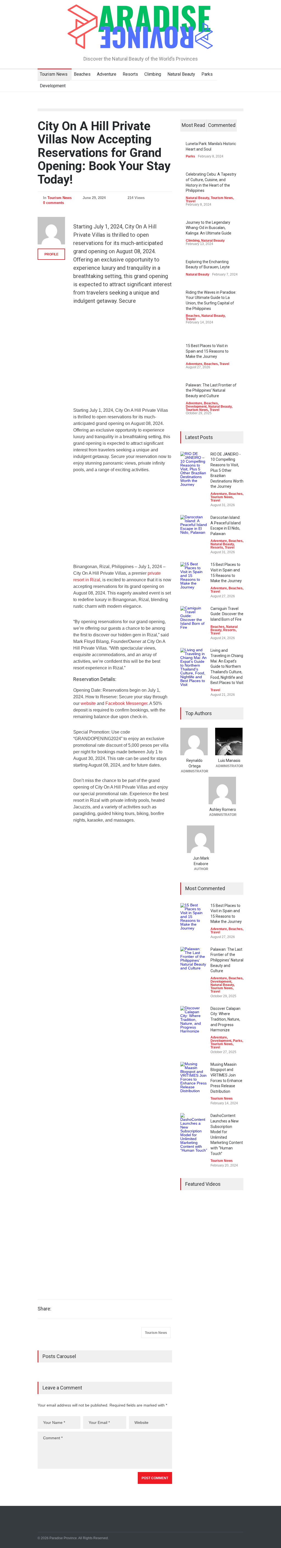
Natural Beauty (181, 74)
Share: (44, 1308)
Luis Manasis (229, 760)
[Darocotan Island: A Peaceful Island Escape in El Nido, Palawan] (194, 529)
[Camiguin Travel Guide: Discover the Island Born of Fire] (194, 620)
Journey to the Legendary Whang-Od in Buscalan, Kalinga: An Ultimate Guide (208, 227)
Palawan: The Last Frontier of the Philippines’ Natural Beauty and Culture (211, 390)
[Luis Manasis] (229, 741)
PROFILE (51, 254)
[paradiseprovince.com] (140, 42)
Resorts (130, 74)
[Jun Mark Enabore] (201, 839)
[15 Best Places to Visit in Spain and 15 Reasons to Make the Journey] (194, 576)
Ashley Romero (222, 809)
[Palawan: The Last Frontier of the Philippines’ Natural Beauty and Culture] (194, 960)
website (88, 703)
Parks (207, 74)
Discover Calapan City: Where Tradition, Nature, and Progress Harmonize (225, 1019)
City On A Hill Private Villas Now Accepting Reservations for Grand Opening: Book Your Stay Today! (104, 153)
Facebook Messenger (126, 703)
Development (53, 85)
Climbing (152, 74)
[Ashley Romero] (223, 790)
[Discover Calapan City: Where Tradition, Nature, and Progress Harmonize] (194, 1020)
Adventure (106, 74)
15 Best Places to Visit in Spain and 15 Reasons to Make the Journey (207, 351)
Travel (190, 201)
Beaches (82, 74)
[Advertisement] (122, 359)
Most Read (193, 125)
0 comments (53, 203)
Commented (221, 125)
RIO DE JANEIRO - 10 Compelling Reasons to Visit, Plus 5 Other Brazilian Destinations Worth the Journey (226, 470)
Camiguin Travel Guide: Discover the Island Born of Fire (226, 614)
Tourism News (54, 74)
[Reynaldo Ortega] (194, 741)
